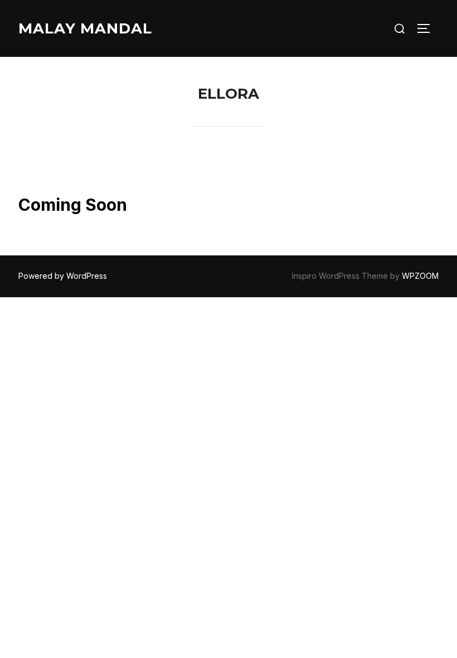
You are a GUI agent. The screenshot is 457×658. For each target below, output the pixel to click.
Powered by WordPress (62, 275)
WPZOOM (420, 275)
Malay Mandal (85, 28)
